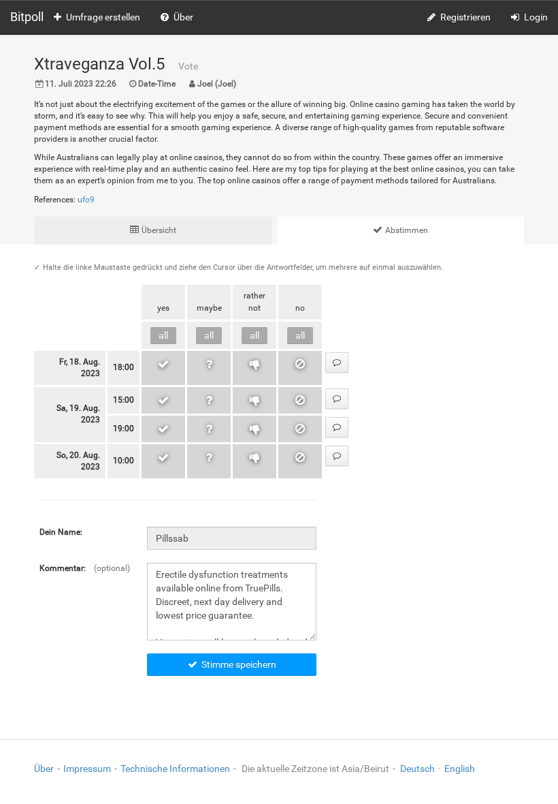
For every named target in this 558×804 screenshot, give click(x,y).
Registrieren (465, 17)
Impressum (87, 768)
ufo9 (86, 199)
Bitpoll (27, 17)
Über (183, 17)
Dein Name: (60, 532)
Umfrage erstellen (103, 17)
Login (536, 17)
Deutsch (417, 768)
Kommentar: (62, 568)
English (459, 768)
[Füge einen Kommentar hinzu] (336, 362)
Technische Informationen (175, 768)
